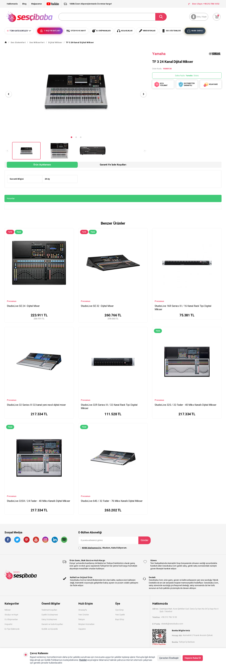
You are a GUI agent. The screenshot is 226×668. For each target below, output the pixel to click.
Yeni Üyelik (120, 614)
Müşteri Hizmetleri (86, 624)
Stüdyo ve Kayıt (11, 614)
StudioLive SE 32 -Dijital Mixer (97, 306)
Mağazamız (36, 4)
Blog (24, 4)
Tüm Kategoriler (19, 31)
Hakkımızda (12, 4)
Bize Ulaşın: (205, 4)
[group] (76, 91)
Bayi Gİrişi (119, 619)
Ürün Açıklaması (42, 164)
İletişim (81, 619)
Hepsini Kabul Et (193, 658)
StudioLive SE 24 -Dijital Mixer (23, 306)
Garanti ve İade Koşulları (113, 164)
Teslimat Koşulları (49, 610)
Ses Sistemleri (18, 42)
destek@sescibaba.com (172, 624)
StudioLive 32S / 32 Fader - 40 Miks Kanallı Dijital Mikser (185, 404)
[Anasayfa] (5, 42)
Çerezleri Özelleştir (169, 658)
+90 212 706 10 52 (169, 617)
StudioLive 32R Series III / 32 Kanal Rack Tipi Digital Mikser (109, 406)
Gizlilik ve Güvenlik (50, 629)
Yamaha (159, 54)
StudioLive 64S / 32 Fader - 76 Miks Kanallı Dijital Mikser (112, 500)
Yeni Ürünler (83, 614)
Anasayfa (82, 610)
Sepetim (82, 629)
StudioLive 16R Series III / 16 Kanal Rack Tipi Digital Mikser (183, 308)
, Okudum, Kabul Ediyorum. (104, 548)
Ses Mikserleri (37, 42)
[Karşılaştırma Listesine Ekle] (70, 231)
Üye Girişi (119, 610)
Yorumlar (11, 198)
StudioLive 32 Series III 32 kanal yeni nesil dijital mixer (36, 404)
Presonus (11, 301)
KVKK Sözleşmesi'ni (91, 548)
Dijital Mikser (55, 42)
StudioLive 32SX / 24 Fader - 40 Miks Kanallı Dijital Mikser (38, 500)
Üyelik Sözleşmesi (50, 614)
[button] (71, 137)
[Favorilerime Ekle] (70, 236)
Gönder (144, 540)
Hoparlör (8, 624)
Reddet (83, 660)
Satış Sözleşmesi (49, 619)
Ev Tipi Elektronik (12, 629)
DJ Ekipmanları (11, 619)
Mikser (8, 610)
